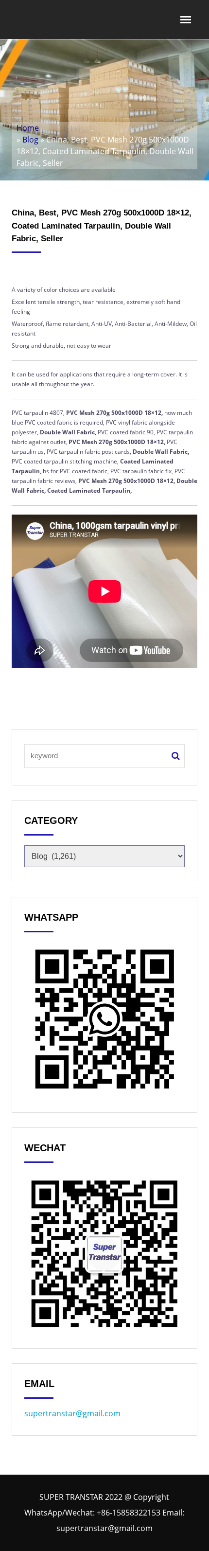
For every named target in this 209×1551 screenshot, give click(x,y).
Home (28, 128)
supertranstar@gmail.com (72, 1413)
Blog (30, 139)
